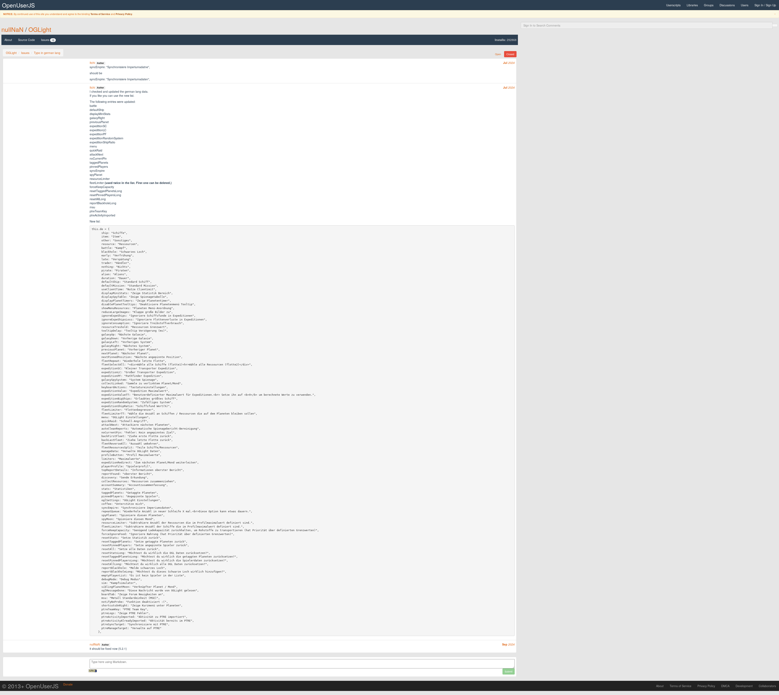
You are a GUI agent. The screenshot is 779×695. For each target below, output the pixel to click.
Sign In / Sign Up (765, 5)
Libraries (692, 5)
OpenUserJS (18, 5)
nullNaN (12, 29)
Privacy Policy (124, 14)
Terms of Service (100, 14)
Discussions (727, 5)
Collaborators (767, 686)
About (8, 40)
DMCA (725, 686)
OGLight (39, 29)
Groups (708, 5)
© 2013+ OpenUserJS (30, 686)
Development (744, 686)
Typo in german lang (47, 53)
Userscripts (673, 5)
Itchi (92, 63)
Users (744, 5)
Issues (47, 40)
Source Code (26, 40)
